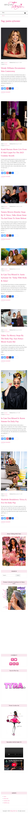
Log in (5, 796)
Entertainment (7, 145)
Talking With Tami (13, 810)
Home (3, 15)
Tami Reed (5, 62)
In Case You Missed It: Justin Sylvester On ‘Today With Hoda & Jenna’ (14, 277)
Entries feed (6, 798)
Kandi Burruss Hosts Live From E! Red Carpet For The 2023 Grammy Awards (14, 152)
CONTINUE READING (5, 92)
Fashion (6, 495)
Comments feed (7, 800)
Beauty (6, 64)
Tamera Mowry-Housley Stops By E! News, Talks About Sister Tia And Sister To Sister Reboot (14, 215)
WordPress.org (6, 802)
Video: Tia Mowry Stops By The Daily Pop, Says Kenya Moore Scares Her (12, 338)
